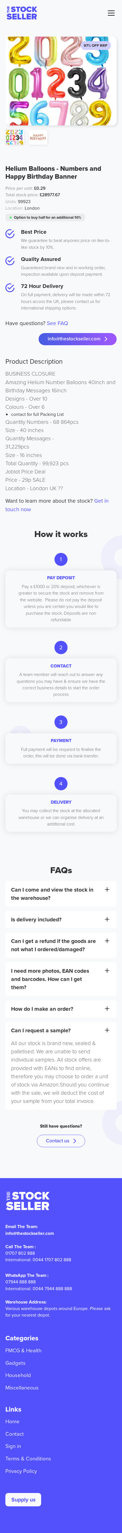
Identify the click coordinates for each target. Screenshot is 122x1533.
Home (12, 1421)
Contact (14, 1434)
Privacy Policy (21, 1471)
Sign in (13, 1446)
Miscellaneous (22, 1387)
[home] (21, 13)
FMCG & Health (23, 1350)
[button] (110, 13)
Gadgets (15, 1363)
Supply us (23, 1500)
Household (18, 1375)
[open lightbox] (14, 137)
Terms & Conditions (28, 1458)
